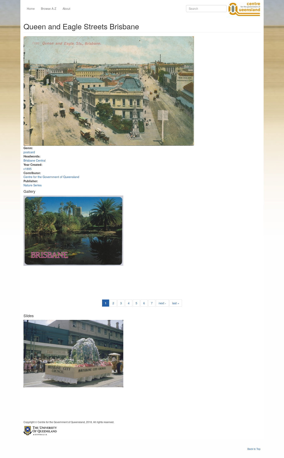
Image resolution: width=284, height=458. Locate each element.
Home (31, 8)
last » (175, 303)
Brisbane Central (34, 160)
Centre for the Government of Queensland (51, 177)
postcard (29, 152)
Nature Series (32, 185)
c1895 (27, 169)
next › (162, 303)
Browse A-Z (48, 8)
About (66, 8)
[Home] (243, 8)
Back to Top (254, 449)
